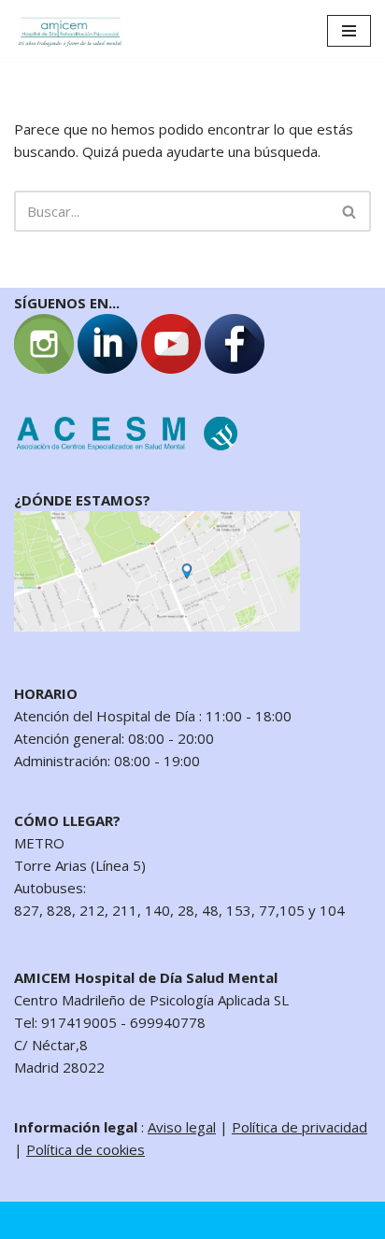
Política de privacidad (299, 1127)
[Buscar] (350, 211)
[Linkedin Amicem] (107, 368)
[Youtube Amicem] (171, 368)
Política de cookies (85, 1149)
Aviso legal (182, 1127)
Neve (31, 1220)
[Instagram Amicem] (44, 368)
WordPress (221, 1220)
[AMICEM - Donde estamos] (157, 626)
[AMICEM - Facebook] (234, 368)
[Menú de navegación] (349, 31)
